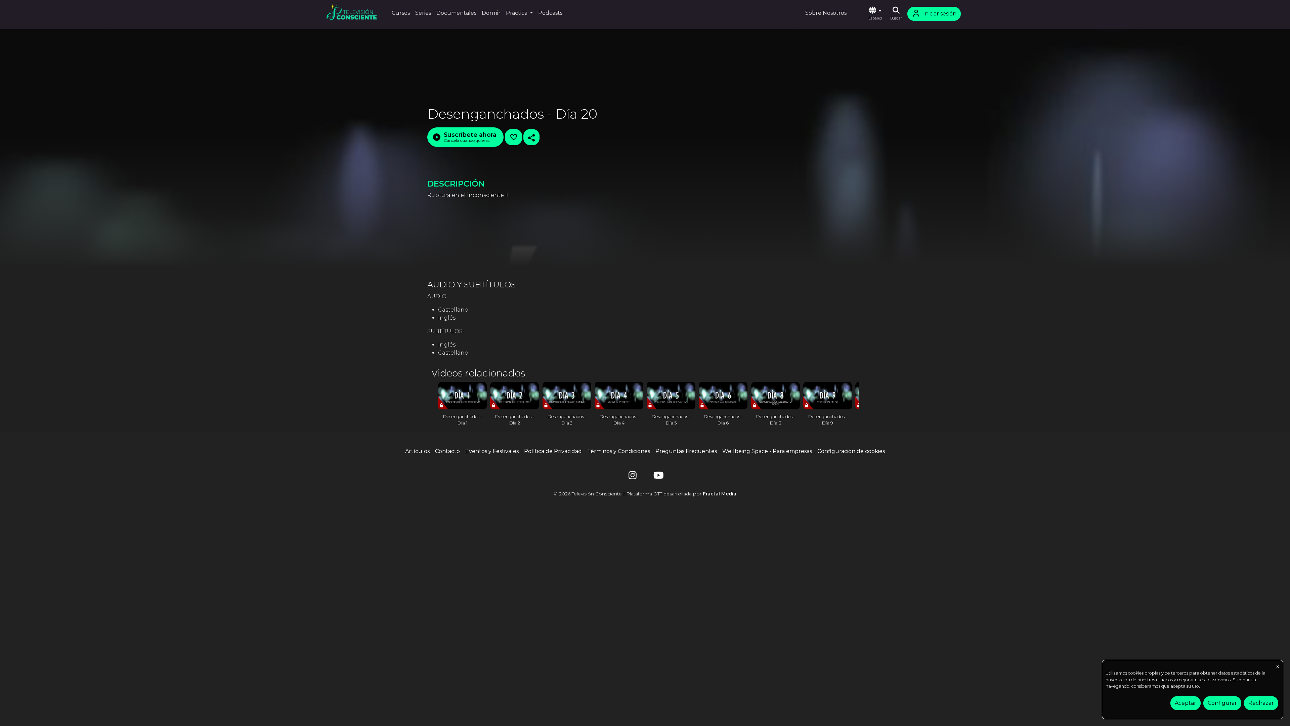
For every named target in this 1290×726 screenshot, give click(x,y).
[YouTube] (657, 476)
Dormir (491, 13)
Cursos (401, 13)
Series (423, 13)
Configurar (1222, 703)
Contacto (447, 451)
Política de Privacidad (553, 451)
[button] (875, 13)
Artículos (417, 451)
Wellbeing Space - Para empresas (767, 451)
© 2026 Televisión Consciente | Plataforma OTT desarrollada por (645, 494)
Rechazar (1261, 703)
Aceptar (1185, 703)
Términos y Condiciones (618, 451)
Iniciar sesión (939, 13)
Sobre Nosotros (826, 13)
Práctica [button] (517, 13)
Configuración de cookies (851, 451)
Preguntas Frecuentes (686, 451)
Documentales (456, 13)
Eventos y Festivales (492, 451)
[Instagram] (632, 476)
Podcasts (550, 13)
